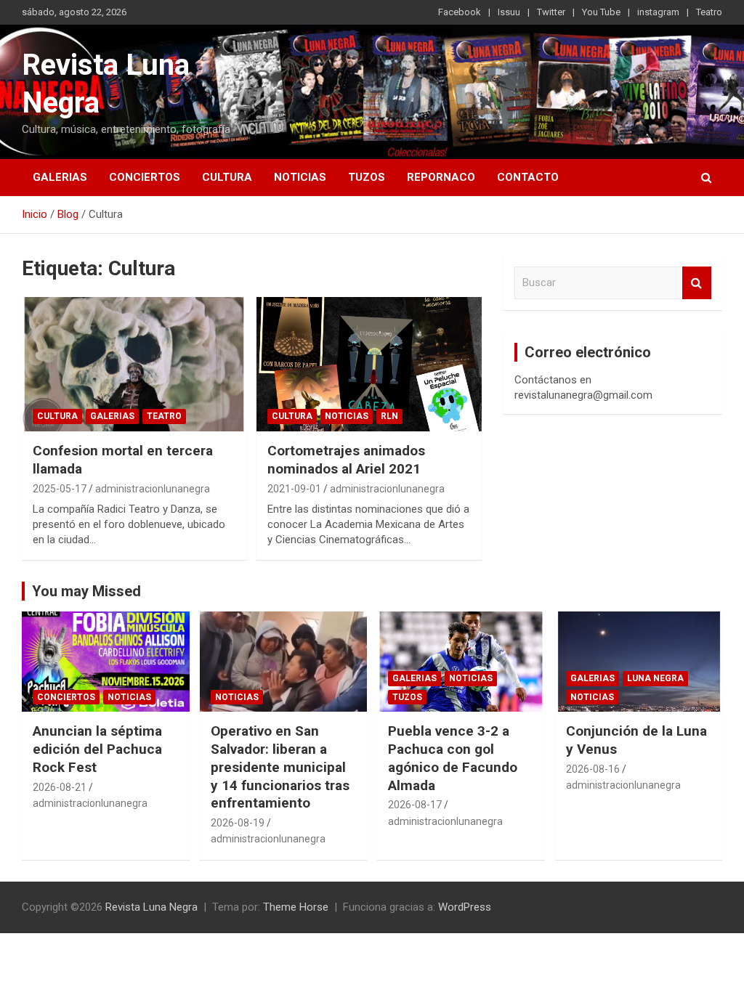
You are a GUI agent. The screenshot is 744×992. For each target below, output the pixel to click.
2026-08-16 (593, 769)
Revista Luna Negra (151, 907)
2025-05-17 (59, 489)
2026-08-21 (59, 787)
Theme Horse (295, 907)
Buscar (696, 283)
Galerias (60, 177)
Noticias (300, 177)
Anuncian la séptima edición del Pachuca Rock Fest (97, 749)
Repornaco (441, 177)
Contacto (528, 177)
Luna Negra (655, 678)
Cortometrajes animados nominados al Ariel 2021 (346, 459)
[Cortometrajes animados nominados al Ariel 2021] (369, 364)
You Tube (601, 12)
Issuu (509, 12)
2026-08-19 (237, 823)
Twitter (551, 12)
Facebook (459, 12)
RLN (389, 416)
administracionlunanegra (152, 489)
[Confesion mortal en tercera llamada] (134, 364)
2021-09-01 (294, 489)
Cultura (227, 177)
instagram (658, 12)
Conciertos (144, 177)
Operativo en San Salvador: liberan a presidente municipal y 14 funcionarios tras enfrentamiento (280, 767)
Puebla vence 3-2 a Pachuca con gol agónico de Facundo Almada (452, 758)
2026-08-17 (415, 804)
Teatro (709, 12)
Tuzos (366, 177)
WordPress (464, 907)
